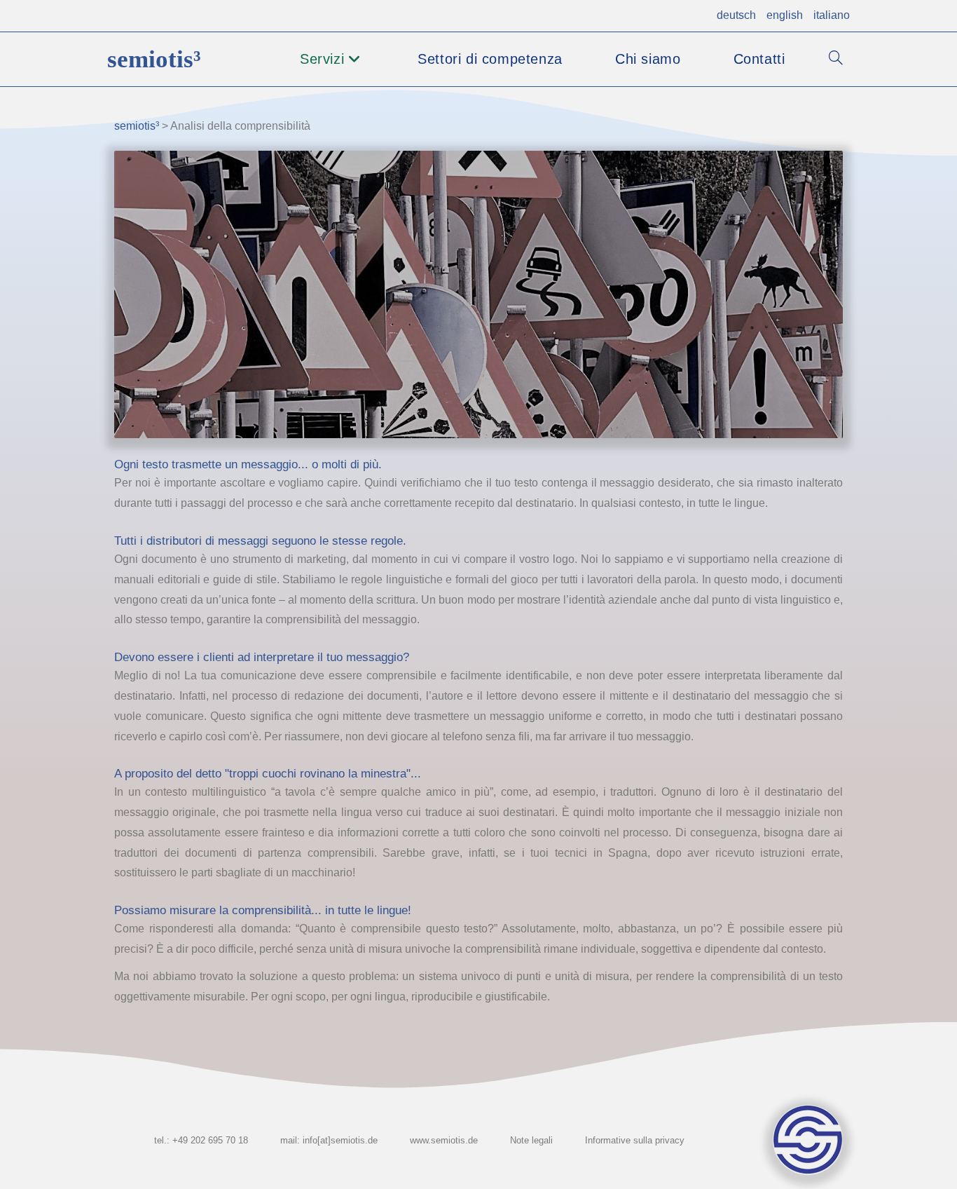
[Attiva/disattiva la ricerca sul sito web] (835, 59)
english (784, 15)
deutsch (736, 15)
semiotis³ (154, 59)
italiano (831, 15)
